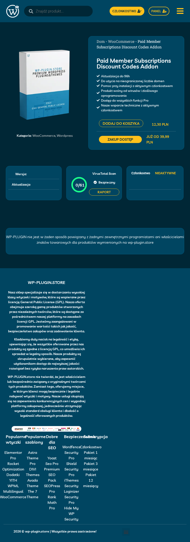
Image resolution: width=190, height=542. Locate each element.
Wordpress (65, 135)
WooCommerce (43, 135)
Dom (101, 41)
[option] (45, 84)
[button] (126, 532)
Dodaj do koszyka (121, 123)
